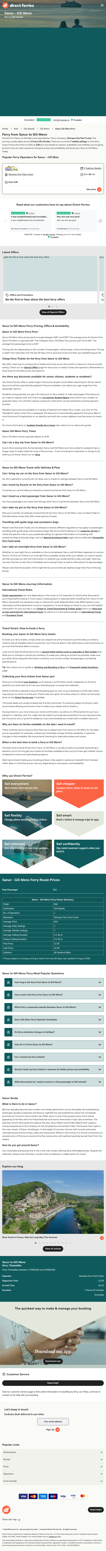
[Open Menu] (102, 5)
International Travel (91, 612)
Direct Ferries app (24, 697)
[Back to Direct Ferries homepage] (18, 5)
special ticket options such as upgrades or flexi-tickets (69, 652)
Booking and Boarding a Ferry (50, 667)
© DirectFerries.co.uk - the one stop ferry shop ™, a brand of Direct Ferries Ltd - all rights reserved (39, 1529)
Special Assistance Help (56, 538)
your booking (30, 682)
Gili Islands (29, 129)
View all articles (53, 1249)
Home (5, 129)
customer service (89, 531)
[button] (54, 982)
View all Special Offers (53, 312)
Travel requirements (12, 595)
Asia (16, 129)
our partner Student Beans (55, 398)
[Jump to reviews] (53, 119)
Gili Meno (45, 129)
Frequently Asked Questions (84, 667)
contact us (53, 1537)
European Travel (14, 615)
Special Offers (31, 367)
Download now (53, 1361)
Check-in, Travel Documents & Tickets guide (59, 609)
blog (37, 455)
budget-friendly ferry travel (41, 425)
